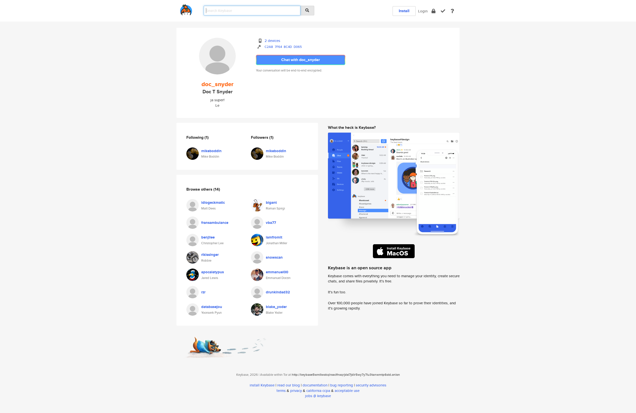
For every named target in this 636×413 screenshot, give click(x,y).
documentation (315, 385)
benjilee (208, 237)
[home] (186, 9)
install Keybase (262, 385)
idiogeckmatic (213, 202)
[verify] (443, 11)
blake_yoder (276, 307)
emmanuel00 (277, 272)
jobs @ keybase (318, 395)
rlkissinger (210, 254)
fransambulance (214, 222)
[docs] (452, 11)
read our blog (288, 385)
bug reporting (341, 385)
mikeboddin (211, 151)
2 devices (272, 40)
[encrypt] (434, 11)
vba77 (271, 222)
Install (404, 11)
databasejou (211, 307)
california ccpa (318, 390)
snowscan (274, 257)
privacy (296, 390)
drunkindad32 (278, 292)
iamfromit (274, 237)
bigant (271, 202)
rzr (203, 292)
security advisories (371, 385)
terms (281, 390)
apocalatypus (212, 272)
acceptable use (347, 390)
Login (423, 11)
